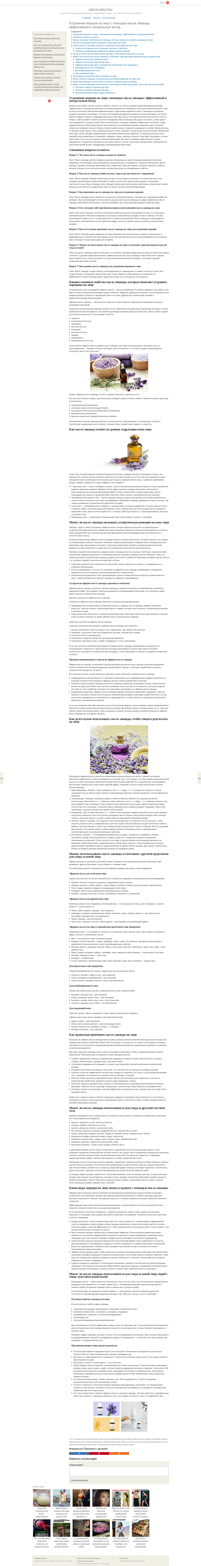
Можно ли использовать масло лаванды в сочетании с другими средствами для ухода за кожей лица (116, 56)
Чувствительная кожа (103, 1444)
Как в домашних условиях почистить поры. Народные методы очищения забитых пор (49, 64)
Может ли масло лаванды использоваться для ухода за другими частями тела (106, 78)
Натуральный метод (93, 1439)
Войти (162, 2)
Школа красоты (100, 9)
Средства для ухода (140, 1442)
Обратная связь (123, 1558)
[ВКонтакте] (79, 1453)
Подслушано (109, 17)
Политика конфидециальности (85, 1561)
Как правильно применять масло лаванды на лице (95, 76)
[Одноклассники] (119, 1453)
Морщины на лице (81, 1439)
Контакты (79, 1558)
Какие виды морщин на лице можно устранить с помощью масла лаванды (105, 81)
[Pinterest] (99, 1453)
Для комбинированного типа (87, 70)
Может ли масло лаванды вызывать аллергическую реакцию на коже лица (105, 45)
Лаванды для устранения (153, 1439)
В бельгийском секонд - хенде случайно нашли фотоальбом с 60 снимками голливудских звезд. (48, 87)
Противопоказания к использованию (121, 1439)
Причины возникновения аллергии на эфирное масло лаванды (102, 51)
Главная (86, 17)
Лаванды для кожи (128, 1444)
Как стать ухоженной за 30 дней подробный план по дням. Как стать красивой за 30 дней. (49, 48)
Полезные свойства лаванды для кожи (92, 87)
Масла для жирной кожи (80, 1444)
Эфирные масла (152, 1442)
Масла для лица (92, 1444)
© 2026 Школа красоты (40, 1558)
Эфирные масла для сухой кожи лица (91, 59)
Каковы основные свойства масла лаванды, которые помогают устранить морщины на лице (113, 39)
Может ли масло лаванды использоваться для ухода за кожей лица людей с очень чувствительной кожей (118, 84)
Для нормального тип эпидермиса (90, 67)
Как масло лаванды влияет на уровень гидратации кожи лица (99, 42)
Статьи (96, 17)
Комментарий (77, 1465)
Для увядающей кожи (84, 73)
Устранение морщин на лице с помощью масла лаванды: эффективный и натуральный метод (113, 34)
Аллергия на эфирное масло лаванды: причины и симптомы (101, 48)
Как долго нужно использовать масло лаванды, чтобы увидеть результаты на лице (108, 53)
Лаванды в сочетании (127, 1442)
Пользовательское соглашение (92, 1558)
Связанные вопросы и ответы (86, 37)
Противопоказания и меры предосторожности (95, 92)
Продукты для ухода (139, 1439)
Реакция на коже (80, 1442)
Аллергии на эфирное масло (111, 1442)
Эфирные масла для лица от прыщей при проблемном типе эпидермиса (106, 65)
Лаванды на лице (105, 1439)
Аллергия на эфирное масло (94, 1442)
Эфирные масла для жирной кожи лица (92, 62)
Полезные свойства (117, 1444)
